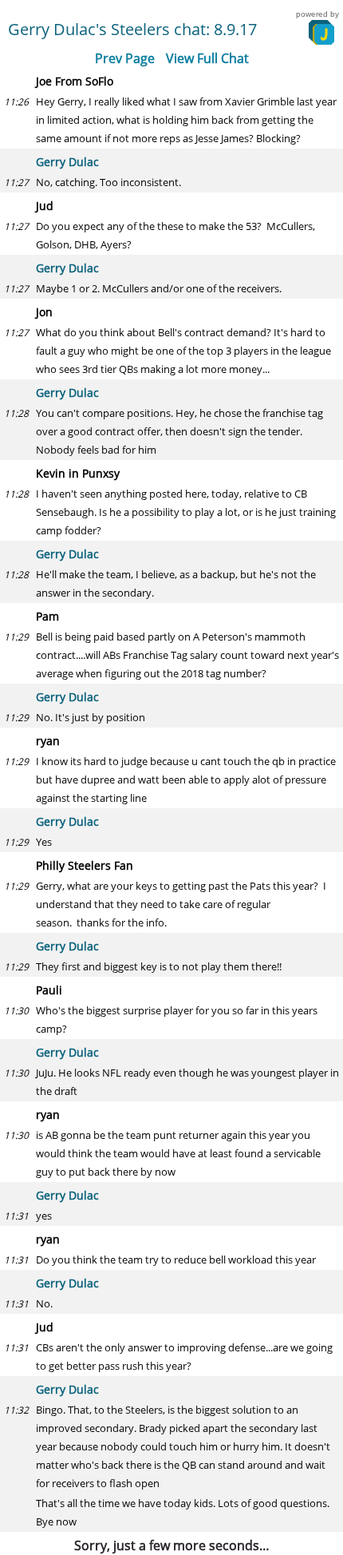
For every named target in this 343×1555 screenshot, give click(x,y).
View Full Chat (207, 58)
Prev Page (125, 58)
